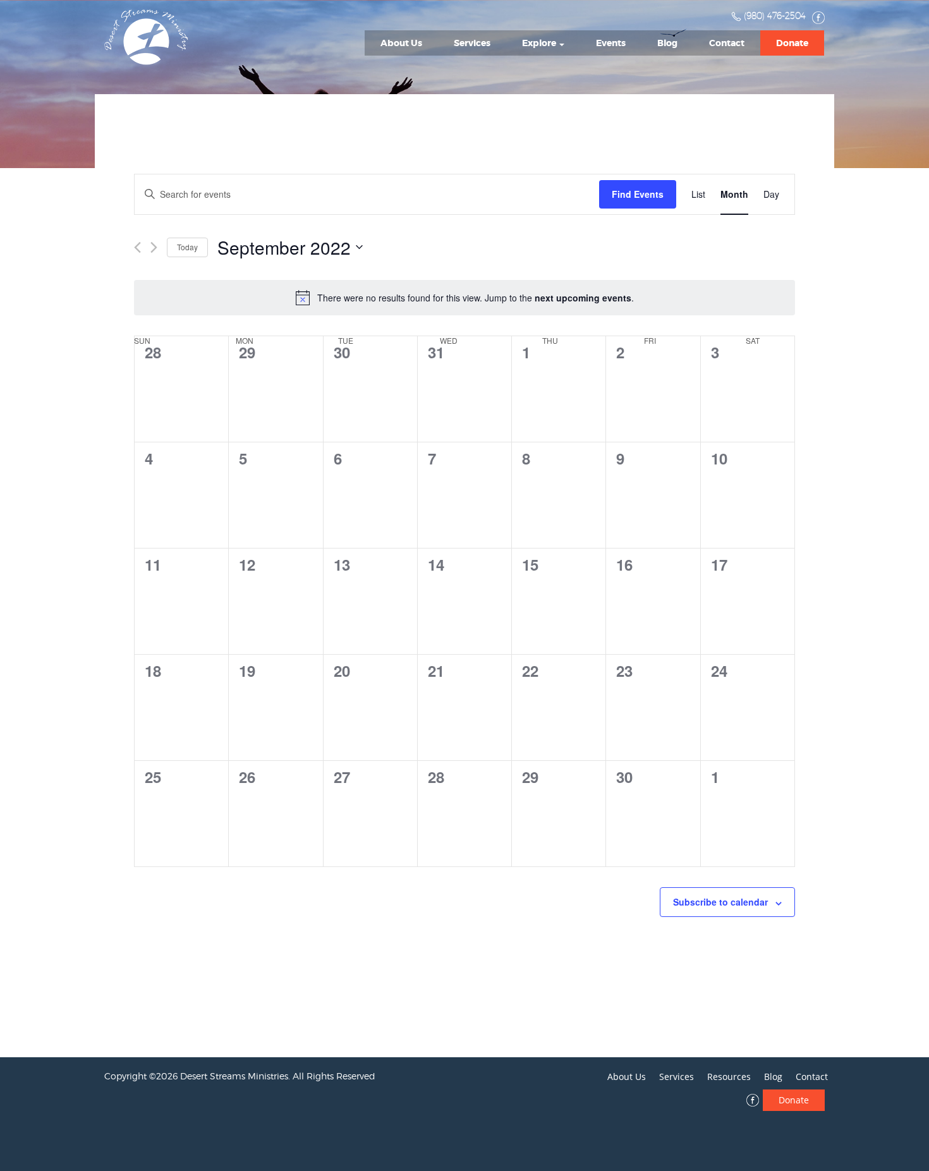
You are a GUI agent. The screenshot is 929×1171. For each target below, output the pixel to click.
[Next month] (153, 247)
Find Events (638, 194)
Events (611, 43)
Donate (792, 43)
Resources (729, 1077)
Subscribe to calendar (720, 901)
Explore (540, 43)
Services (472, 43)
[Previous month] (137, 247)
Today (187, 246)
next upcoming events (583, 297)
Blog (667, 43)
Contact (726, 43)
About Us (401, 43)
